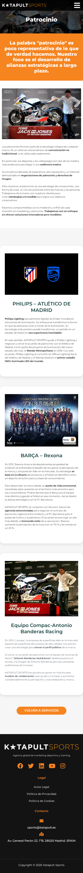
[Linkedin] (41, 766)
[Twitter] (31, 766)
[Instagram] (63, 766)
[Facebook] (20, 766)
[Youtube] (52, 766)
